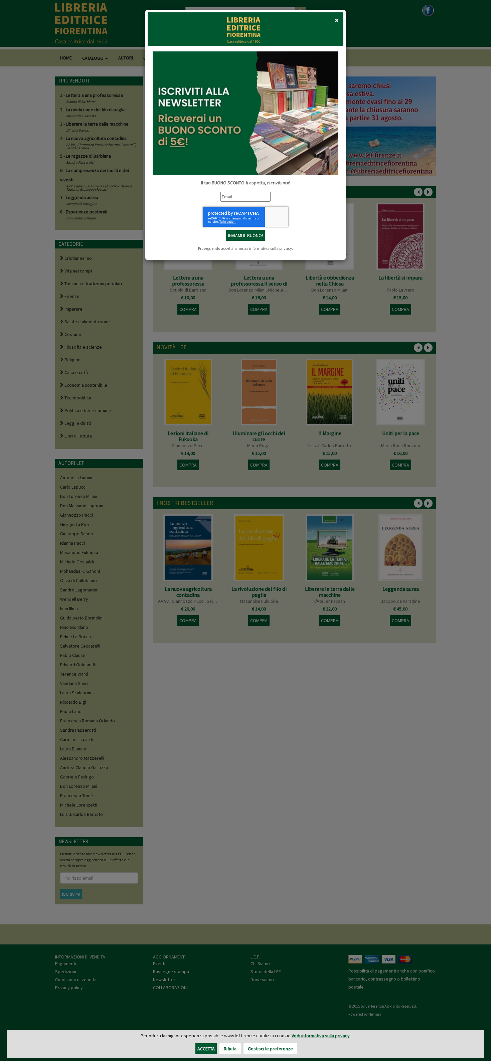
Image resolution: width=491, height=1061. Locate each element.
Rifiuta (230, 1049)
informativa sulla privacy (270, 248)
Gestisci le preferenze (270, 1049)
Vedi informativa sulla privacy (321, 1036)
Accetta (206, 1049)
